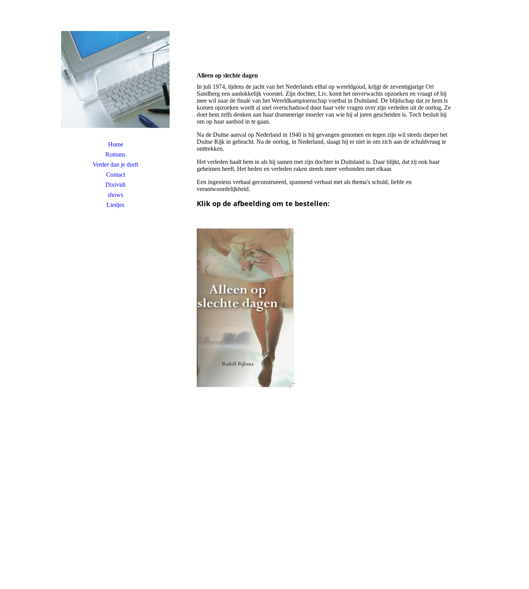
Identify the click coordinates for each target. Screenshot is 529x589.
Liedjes (115, 205)
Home (115, 144)
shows (115, 194)
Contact (115, 174)
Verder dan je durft (115, 164)
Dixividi (115, 184)
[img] (115, 79)
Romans (115, 154)
